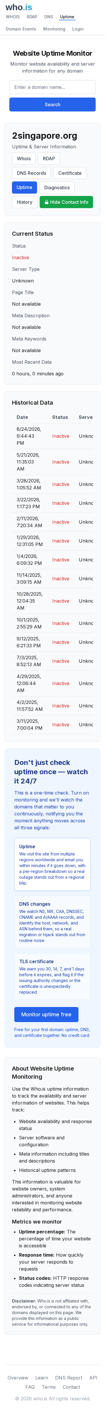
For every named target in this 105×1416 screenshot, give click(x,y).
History (24, 202)
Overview (18, 1378)
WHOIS (13, 16)
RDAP (32, 16)
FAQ (30, 1387)
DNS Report (68, 1378)
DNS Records (31, 173)
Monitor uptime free (46, 1014)
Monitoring (54, 28)
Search (52, 104)
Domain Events (21, 28)
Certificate (70, 173)
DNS (48, 16)
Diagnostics (57, 187)
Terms (49, 1387)
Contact (71, 1387)
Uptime (67, 16)
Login (78, 28)
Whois (24, 158)
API (93, 1378)
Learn (41, 1378)
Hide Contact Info (69, 202)
